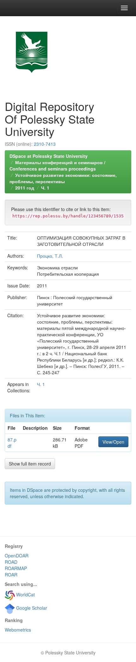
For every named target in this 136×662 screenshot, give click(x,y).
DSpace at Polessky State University (48, 156)
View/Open (113, 442)
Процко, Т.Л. (50, 256)
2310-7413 (45, 144)
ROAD (11, 562)
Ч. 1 (45, 187)
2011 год (24, 187)
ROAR (11, 574)
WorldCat (25, 594)
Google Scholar (31, 608)
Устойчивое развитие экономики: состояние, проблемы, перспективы (63, 178)
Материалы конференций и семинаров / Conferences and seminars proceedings (57, 165)
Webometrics (18, 630)
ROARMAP (16, 568)
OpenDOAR (16, 555)
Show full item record (30, 463)
